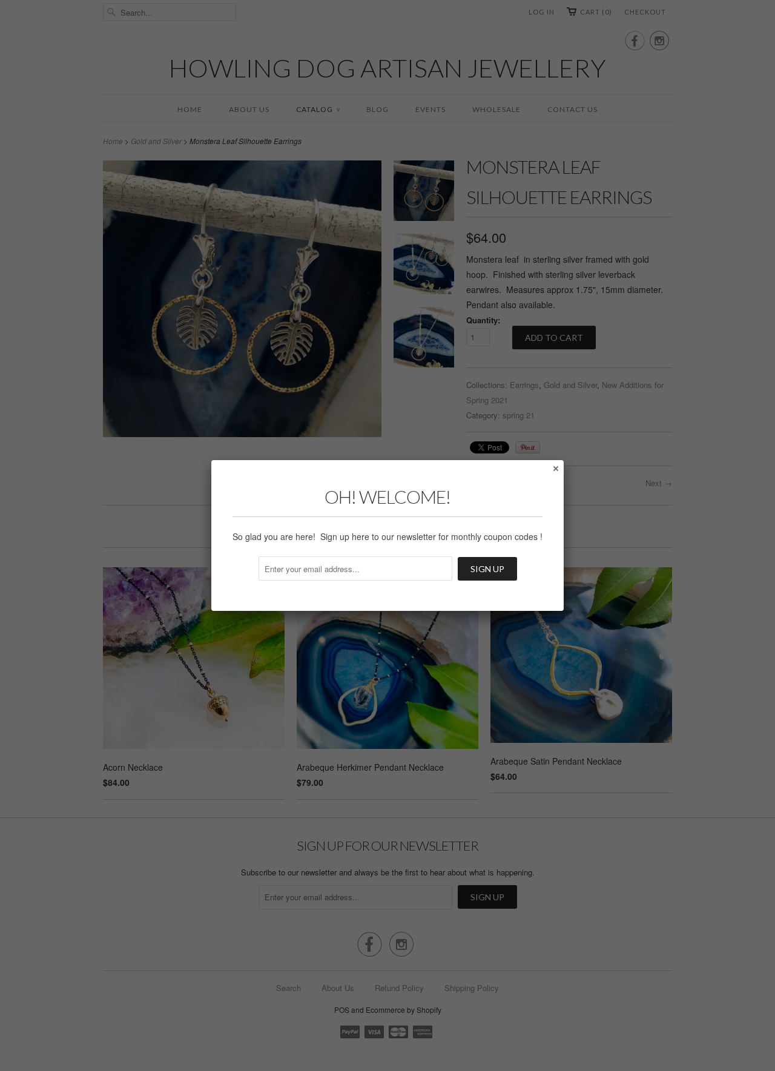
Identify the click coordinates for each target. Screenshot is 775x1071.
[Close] (555, 468)
